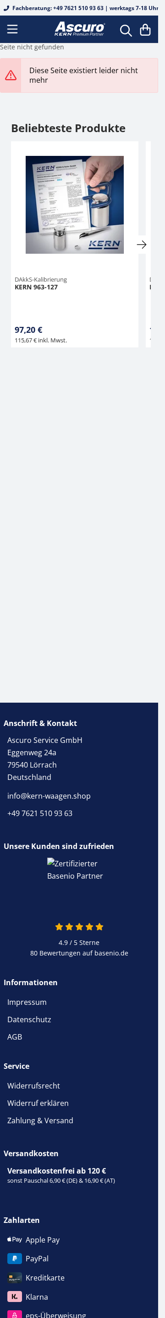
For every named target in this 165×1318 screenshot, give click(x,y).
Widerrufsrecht (33, 1086)
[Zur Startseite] (79, 29)
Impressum (27, 1002)
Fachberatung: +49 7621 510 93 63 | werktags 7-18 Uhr (85, 8)
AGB (14, 1037)
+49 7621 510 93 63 (39, 813)
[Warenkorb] (145, 29)
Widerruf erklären (38, 1103)
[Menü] (13, 29)
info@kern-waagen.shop (49, 796)
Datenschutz (29, 1019)
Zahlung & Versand (40, 1120)
